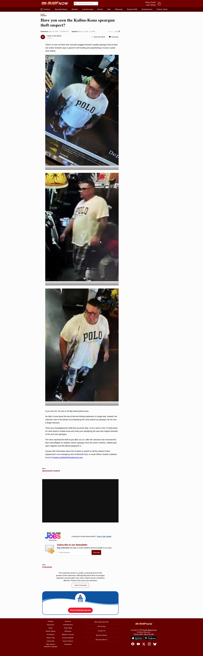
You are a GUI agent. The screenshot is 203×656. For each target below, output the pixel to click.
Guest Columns (68, 641)
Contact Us (101, 631)
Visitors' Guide (161, 9)
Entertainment (147, 9)
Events (100, 9)
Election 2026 (132, 9)
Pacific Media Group (149, 630)
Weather (75, 9)
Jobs (109, 9)
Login (147, 5)
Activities (50, 621)
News (43, 14)
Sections (47, 9)
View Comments (80, 585)
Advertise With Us (101, 639)
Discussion (50, 624)
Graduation (68, 644)
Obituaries (119, 9)
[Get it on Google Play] (150, 638)
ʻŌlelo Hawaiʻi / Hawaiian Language (50, 645)
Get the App (102, 626)
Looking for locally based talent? (91, 536)
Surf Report (50, 634)
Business (68, 621)
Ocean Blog (68, 628)
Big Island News (61, 9)
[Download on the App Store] (137, 638)
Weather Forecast (68, 634)
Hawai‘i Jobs (50, 638)
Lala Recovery (87, 9)
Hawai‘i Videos (50, 631)
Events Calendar (67, 638)
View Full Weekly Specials (80, 610)
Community (50, 641)
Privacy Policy (138, 634)
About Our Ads (149, 634)
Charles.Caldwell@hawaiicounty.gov (67, 457)
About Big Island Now (101, 622)
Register (153, 5)
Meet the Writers (101, 635)
